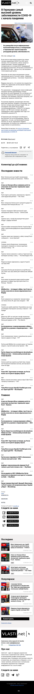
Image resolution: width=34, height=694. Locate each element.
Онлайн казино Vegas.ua (17, 685)
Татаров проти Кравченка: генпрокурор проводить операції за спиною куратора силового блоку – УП (14, 246)
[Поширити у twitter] (25, 148)
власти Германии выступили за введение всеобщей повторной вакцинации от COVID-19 (16, 130)
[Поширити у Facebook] (21, 148)
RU (19, 691)
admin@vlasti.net (15, 643)
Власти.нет (11, 139)
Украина (3, 242)
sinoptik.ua (16, 506)
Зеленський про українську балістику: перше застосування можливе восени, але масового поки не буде (15, 363)
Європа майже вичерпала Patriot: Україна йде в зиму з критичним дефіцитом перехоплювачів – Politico (16, 228)
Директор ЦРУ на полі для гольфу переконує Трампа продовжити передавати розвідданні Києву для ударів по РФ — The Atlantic (15, 318)
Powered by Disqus (6, 623)
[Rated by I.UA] (4, 645)
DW (14, 56)
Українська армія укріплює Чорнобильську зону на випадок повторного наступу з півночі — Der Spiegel (16, 308)
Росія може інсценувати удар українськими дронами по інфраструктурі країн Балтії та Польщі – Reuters (15, 281)
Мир (2, 183)
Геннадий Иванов (10, 152)
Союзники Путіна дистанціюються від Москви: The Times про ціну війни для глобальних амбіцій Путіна (16, 271)
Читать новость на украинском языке (23, 23)
